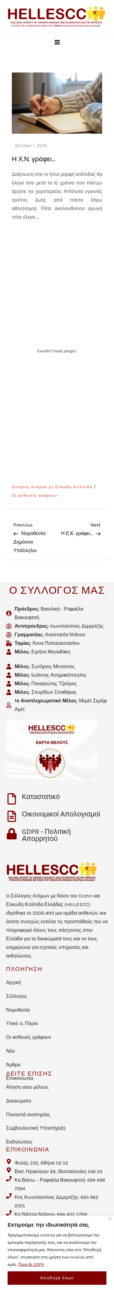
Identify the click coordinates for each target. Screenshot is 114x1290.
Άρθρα (13, 1065)
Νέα (10, 1051)
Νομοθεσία (18, 1010)
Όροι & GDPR (31, 1264)
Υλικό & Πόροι (22, 1023)
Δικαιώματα (18, 1101)
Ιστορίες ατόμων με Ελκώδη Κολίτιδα (52, 487)
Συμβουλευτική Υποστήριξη (35, 1128)
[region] (57, 1253)
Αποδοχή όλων (57, 1278)
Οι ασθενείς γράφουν (34, 495)
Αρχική (13, 982)
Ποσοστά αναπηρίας (28, 1114)
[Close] (110, 1218)
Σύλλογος (16, 996)
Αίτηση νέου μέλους (27, 1087)
